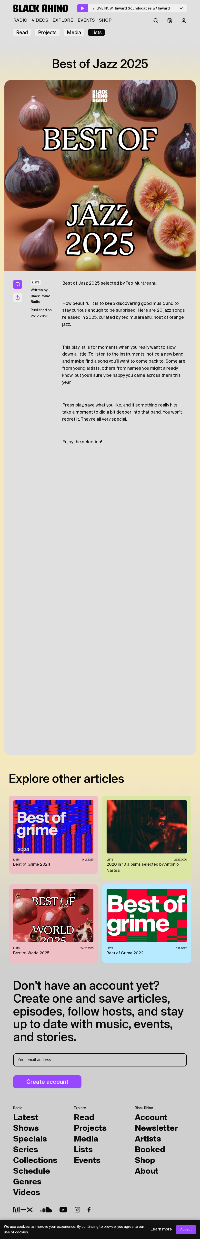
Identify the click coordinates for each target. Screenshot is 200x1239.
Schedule (31, 1171)
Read (22, 32)
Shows (26, 1129)
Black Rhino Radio (40, 299)
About (147, 1171)
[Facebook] (89, 1209)
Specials (30, 1139)
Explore (62, 20)
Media (74, 32)
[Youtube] (63, 1209)
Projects (47, 32)
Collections (35, 1161)
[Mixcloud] (22, 1209)
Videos (40, 20)
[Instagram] (77, 1209)
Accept (186, 1229)
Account (151, 1118)
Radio (20, 20)
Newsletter (156, 1129)
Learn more (161, 1229)
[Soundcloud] (46, 1209)
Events (86, 20)
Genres (27, 1182)
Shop (105, 20)
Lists (96, 32)
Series (25, 1150)
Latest (25, 1118)
